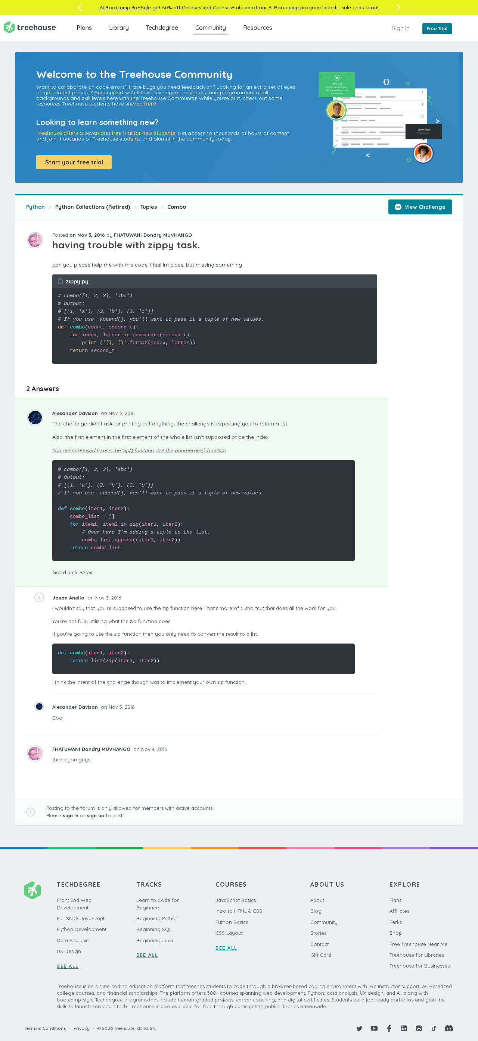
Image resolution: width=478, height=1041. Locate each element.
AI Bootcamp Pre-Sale (125, 7)
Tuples (148, 207)
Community (210, 27)
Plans (84, 27)
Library (119, 27)
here (150, 103)
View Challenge (424, 207)
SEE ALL (68, 966)
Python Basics (231, 922)
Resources (257, 27)
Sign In (401, 28)
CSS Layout (229, 933)
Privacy (82, 1028)
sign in (70, 815)
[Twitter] (359, 1028)
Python (35, 207)
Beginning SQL (154, 929)
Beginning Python (157, 918)
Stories (318, 933)
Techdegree (162, 27)
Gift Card (320, 955)
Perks (395, 922)
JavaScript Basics (235, 900)
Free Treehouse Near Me (418, 944)
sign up (96, 815)
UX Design (69, 951)
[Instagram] (419, 1028)
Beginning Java (154, 940)
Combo (176, 207)
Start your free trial (74, 162)
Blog (316, 911)
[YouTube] (374, 1028)
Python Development (81, 929)
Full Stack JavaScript (81, 918)
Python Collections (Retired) (92, 207)
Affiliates (399, 911)
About (317, 900)
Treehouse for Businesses (419, 966)
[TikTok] (434, 1028)
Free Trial (437, 28)
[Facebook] (389, 1028)
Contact (319, 944)
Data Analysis (72, 940)
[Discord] (449, 1028)
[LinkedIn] (404, 1028)
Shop (395, 933)
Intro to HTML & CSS (238, 911)
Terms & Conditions (45, 1028)
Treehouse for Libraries (416, 955)
